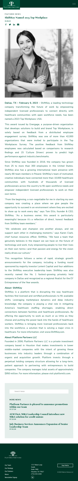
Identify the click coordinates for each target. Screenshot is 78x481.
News (7, 474)
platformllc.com (62, 373)
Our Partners (9, 471)
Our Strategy (9, 468)
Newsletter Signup (11, 477)
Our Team (8, 465)
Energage (34, 124)
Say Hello (65, 465)
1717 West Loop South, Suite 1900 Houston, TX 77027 (37, 468)
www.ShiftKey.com (54, 331)
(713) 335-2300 (36, 474)
